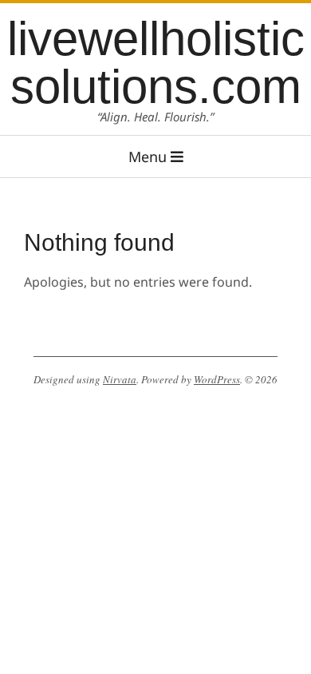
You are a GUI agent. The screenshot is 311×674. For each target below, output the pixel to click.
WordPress (217, 379)
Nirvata (119, 379)
